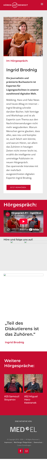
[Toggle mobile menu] (42, 4)
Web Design (18, 442)
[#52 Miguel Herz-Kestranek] (33, 375)
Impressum (8, 442)
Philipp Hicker (27, 442)
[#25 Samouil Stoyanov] (13, 375)
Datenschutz (38, 442)
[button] (6, 389)
